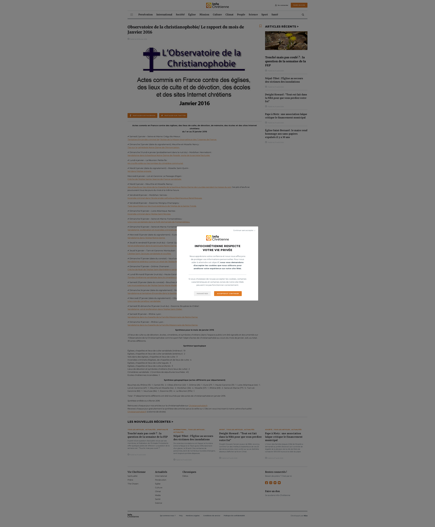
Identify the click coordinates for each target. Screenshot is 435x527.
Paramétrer (202, 293)
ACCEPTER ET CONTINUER (228, 293)
